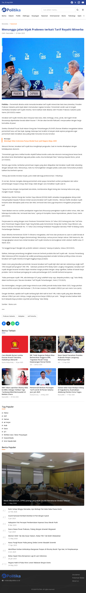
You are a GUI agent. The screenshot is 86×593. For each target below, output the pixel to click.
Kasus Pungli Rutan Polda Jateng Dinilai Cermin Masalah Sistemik (32, 542)
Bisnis (64, 16)
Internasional (54, 16)
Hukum (11, 16)
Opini (79, 16)
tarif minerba (32, 316)
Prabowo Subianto (9, 316)
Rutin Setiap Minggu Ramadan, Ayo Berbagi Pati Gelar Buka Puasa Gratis (35, 509)
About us (75, 581)
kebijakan (21, 316)
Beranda (5, 24)
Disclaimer (76, 575)
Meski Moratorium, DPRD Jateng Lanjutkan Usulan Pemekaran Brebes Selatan (37, 500)
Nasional (44, 16)
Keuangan (35, 16)
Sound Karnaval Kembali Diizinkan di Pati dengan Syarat (28, 516)
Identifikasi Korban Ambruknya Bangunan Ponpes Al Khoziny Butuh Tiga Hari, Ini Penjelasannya (43, 549)
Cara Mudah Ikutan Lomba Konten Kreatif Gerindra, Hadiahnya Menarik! (12, 357)
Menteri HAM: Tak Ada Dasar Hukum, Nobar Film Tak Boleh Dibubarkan (34, 536)
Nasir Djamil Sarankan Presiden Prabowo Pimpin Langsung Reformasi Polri (70, 357)
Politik (18, 16)
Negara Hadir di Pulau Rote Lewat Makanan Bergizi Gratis (29, 563)
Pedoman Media (78, 578)
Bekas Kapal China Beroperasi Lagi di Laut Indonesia (27, 556)
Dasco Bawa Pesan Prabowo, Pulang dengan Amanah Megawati (32, 529)
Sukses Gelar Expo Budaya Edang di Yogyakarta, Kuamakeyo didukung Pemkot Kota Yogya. (71, 390)
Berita (4, 16)
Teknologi (71, 16)
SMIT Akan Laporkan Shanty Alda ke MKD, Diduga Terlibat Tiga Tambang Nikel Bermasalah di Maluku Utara (15, 391)
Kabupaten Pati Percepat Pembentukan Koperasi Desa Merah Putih (33, 522)
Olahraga (26, 16)
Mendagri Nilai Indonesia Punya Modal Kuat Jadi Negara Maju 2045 (30, 141)
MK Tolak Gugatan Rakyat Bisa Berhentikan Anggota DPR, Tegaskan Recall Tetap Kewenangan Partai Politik (42, 358)
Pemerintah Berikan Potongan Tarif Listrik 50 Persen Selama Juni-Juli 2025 (42, 390)
